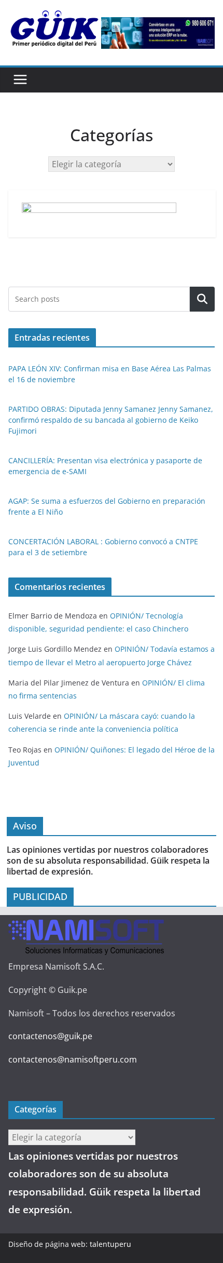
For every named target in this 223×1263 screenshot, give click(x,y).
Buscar (202, 299)
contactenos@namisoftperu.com (72, 1059)
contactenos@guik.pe (50, 1036)
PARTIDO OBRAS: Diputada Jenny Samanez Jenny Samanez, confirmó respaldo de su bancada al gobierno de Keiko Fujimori (110, 420)
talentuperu (110, 1244)
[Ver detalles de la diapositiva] (158, 33)
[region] (158, 33)
